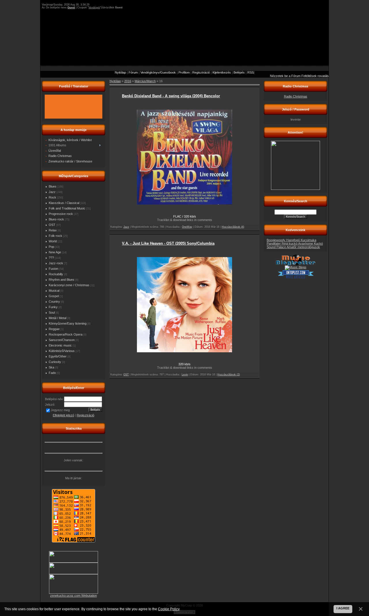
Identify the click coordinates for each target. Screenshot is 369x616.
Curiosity (55, 362)
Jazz (52, 192)
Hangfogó (293, 240)
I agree (342, 608)
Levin (185, 374)
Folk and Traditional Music (67, 208)
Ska (51, 367)
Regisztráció (201, 72)
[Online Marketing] (296, 277)
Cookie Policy (168, 609)
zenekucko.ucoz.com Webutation (73, 595)
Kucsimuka (308, 240)
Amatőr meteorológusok (303, 247)
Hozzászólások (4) (233, 226)
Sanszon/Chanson (62, 340)
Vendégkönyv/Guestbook (158, 72)
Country (54, 301)
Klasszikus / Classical (64, 203)
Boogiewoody (276, 240)
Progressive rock (61, 214)
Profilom (184, 72)
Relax (53, 230)
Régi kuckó (290, 243)
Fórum (133, 72)
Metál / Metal (57, 318)
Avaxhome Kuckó (310, 243)
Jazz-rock (56, 263)
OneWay (187, 226)
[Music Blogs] (295, 267)
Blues (53, 186)
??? (51, 257)
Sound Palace (277, 247)
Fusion (53, 268)
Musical (54, 290)
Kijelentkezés (221, 72)
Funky (53, 307)
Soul (52, 312)
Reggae (54, 329)
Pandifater (274, 243)
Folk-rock (55, 235)
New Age (55, 252)
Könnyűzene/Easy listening (67, 323)
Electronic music (60, 345)
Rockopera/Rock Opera (65, 334)
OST (52, 224)
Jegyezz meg (60, 410)
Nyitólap (120, 72)
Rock (52, 197)
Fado (52, 373)
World (53, 241)
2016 (127, 81)
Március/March (145, 81)
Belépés (239, 72)
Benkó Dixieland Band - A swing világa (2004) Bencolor (171, 96)
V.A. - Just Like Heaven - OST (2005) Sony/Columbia (168, 243)
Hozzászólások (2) (228, 374)
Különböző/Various (62, 351)
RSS (250, 72)
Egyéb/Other (58, 356)
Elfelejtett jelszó (63, 415)
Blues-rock (56, 219)
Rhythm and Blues (61, 279)
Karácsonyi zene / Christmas (69, 285)
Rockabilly (56, 274)
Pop (51, 246)
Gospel (54, 296)
